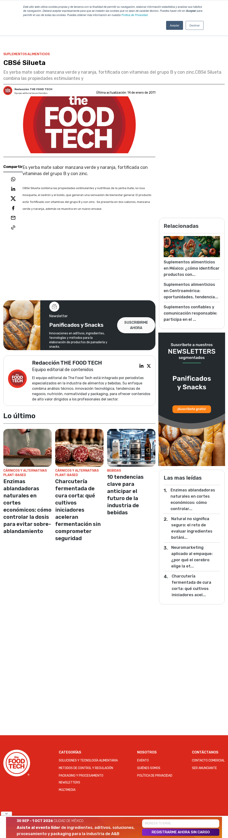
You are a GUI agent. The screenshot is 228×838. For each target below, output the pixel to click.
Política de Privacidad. (134, 15)
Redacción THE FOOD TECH (33, 89)
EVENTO (143, 760)
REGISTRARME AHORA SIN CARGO (181, 832)
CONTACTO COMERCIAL (208, 760)
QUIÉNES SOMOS (148, 768)
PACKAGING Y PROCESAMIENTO (81, 775)
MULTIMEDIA (67, 790)
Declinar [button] (194, 25)
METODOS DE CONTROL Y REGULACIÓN (86, 768)
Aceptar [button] (174, 25)
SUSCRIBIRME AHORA (136, 325)
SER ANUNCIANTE (204, 768)
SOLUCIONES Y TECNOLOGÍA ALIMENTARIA (88, 760)
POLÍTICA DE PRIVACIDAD (154, 775)
